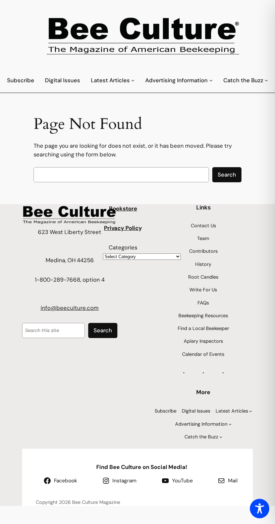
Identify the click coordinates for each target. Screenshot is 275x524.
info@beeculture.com (70, 308)
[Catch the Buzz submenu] (266, 80)
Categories (123, 247)
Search (227, 174)
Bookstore (123, 208)
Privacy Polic (121, 228)
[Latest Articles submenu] (132, 80)
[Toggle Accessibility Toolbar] (259, 508)
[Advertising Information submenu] (211, 80)
